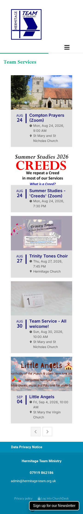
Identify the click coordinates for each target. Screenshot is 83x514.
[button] (41, 47)
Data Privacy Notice (26, 447)
